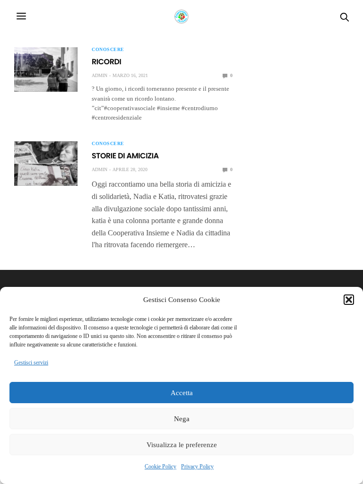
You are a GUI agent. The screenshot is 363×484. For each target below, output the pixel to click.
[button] (349, 299)
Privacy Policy (197, 466)
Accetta (182, 393)
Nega (182, 419)
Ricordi (106, 61)
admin (99, 75)
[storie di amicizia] (46, 163)
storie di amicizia (125, 155)
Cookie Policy (160, 466)
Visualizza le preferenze (182, 445)
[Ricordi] (46, 69)
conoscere (108, 49)
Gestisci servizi (31, 362)
